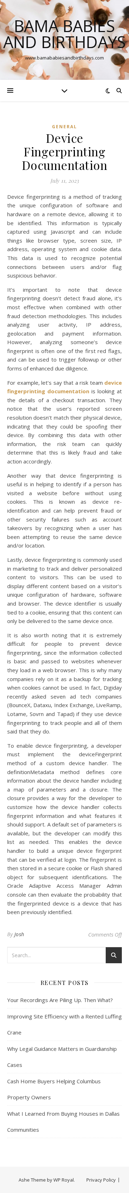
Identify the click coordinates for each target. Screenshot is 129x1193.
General (64, 127)
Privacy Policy (101, 1180)
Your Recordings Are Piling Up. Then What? (60, 999)
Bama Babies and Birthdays (64, 34)
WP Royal (63, 1180)
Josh (19, 934)
